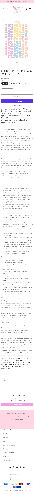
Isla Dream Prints (10, 490)
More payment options (17, 105)
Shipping (5, 449)
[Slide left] (13, 62)
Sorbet (13, 83)
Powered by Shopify (18, 490)
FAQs (4, 441)
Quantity (3, 87)
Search (5, 434)
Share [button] (4, 380)
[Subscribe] (29, 424)
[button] (3, 9)
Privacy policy (28, 490)
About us (5, 437)
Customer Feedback (8, 452)
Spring (5, 83)
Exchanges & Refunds (9, 445)
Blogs (4, 456)
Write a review (17, 404)
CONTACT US (7, 460)
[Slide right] (20, 62)
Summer (21, 83)
